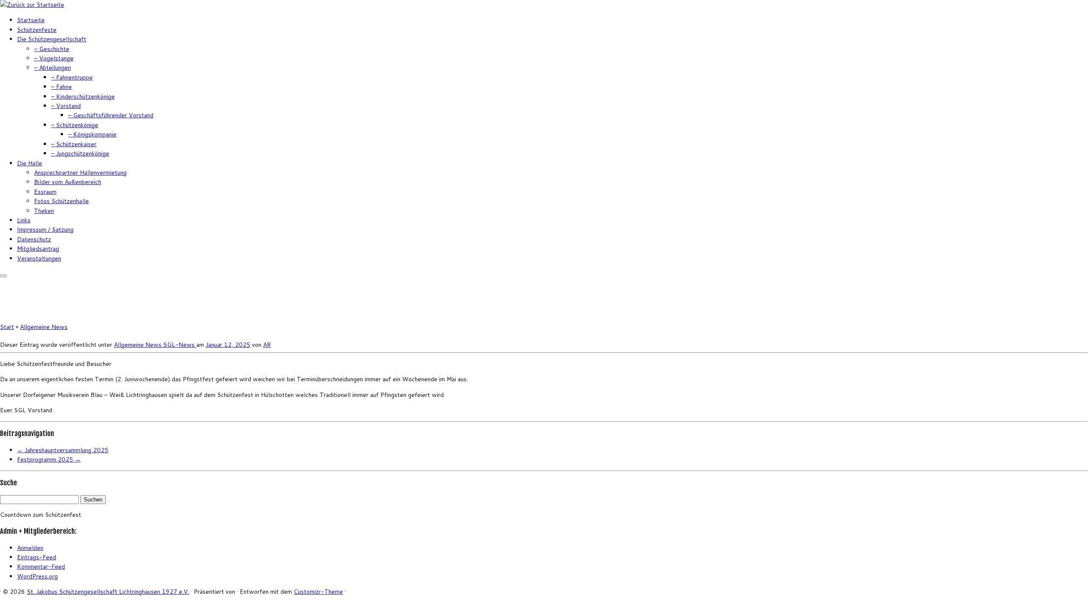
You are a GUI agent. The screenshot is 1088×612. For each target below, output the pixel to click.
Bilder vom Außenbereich (67, 182)
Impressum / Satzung (45, 229)
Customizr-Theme (318, 591)
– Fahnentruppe (72, 77)
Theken (44, 211)
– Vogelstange (54, 58)
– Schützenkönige (74, 125)
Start (7, 327)
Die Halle (29, 163)
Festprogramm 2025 (49, 459)
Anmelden (30, 548)
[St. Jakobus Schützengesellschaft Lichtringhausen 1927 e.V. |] (32, 4)
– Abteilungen (52, 67)
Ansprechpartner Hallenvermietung (80, 172)
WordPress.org (37, 576)
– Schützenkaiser (73, 144)
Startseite (31, 20)
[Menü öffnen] (3, 276)
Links (24, 220)
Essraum (45, 191)
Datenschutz (34, 239)
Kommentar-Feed (41, 566)
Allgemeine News (44, 327)
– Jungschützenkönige (80, 153)
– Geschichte (51, 49)
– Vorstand (66, 106)
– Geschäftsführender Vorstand (110, 115)
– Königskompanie (92, 134)
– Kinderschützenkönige (83, 96)
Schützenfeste (37, 30)
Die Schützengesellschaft (51, 39)
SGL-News (179, 344)
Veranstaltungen (39, 258)
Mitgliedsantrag (38, 248)
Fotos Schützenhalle (61, 201)
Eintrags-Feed (36, 557)
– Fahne (61, 86)
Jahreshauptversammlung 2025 (62, 450)
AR (267, 344)
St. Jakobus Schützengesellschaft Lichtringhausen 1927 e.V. (108, 591)
